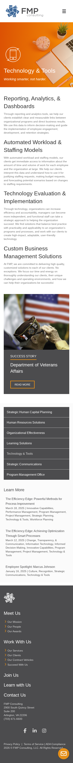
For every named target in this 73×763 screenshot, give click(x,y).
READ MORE (22, 384)
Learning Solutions (19, 443)
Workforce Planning (41, 519)
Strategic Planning (42, 515)
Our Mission (14, 621)
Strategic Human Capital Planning (29, 412)
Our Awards (14, 631)
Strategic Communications (24, 464)
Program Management (52, 511)
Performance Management (21, 511)
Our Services (15, 650)
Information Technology (39, 543)
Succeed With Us (17, 664)
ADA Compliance (56, 744)
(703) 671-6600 (13, 718)
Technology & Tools (20, 453)
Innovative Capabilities (40, 508)
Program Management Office (26, 474)
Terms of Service (34, 744)
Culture (33, 571)
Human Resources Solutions (26, 422)
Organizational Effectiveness (26, 432)
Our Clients (14, 655)
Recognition (46, 571)
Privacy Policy (12, 744)
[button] (25, 730)
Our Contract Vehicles (20, 659)
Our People (14, 626)
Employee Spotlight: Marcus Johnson (31, 566)
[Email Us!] (63, 753)
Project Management (18, 515)
